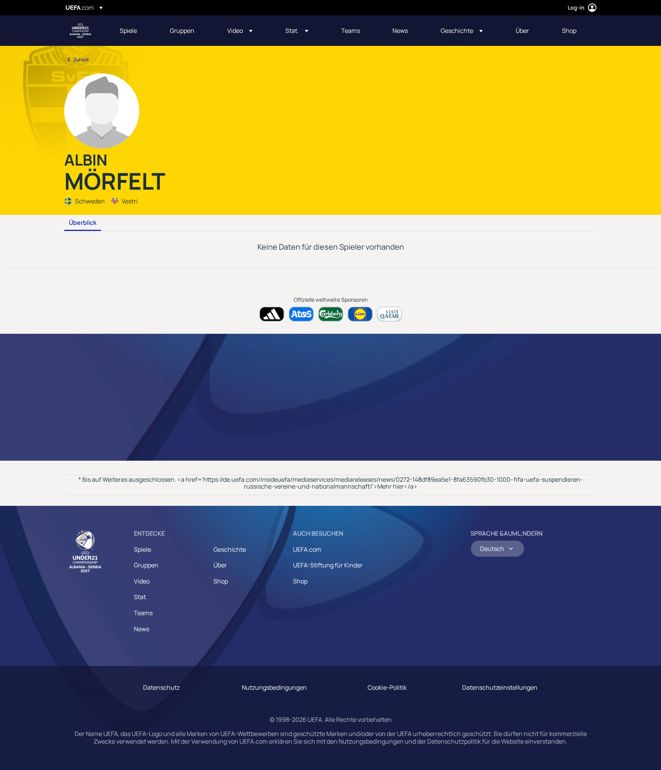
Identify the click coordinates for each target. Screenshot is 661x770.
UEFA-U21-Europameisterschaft (80, 30)
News (141, 629)
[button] (239, 30)
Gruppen (146, 565)
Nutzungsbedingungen (274, 687)
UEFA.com (307, 549)
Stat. (140, 597)
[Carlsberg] (330, 314)
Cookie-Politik (387, 687)
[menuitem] (135, 30)
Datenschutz (161, 687)
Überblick (82, 222)
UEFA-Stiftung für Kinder (328, 565)
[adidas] (271, 314)
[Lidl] (360, 314)
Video (142, 581)
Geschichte (229, 549)
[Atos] (301, 314)
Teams (143, 613)
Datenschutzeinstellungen (499, 687)
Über (220, 565)
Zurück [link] (81, 59)
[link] (128, 30)
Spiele (142, 549)
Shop (220, 581)
